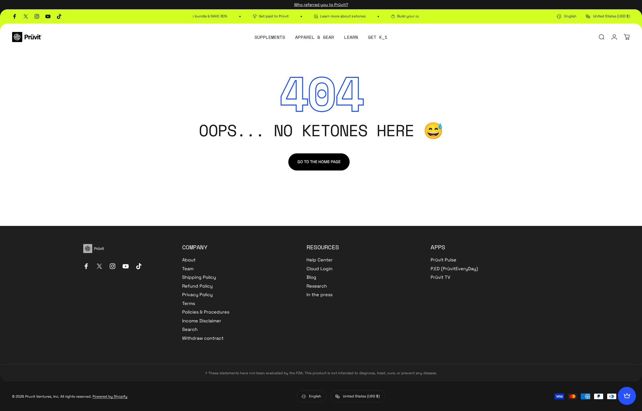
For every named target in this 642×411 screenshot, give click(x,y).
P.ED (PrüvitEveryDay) (454, 268)
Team (187, 268)
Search (190, 329)
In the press (319, 294)
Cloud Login (319, 268)
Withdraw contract (203, 338)
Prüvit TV (440, 277)
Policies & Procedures (205, 312)
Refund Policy (197, 286)
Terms (188, 303)
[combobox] (566, 16)
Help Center (319, 260)
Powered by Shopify (110, 396)
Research (316, 286)
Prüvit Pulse (443, 260)
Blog (311, 277)
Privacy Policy (197, 294)
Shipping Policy (199, 277)
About (189, 260)
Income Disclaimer (201, 321)
